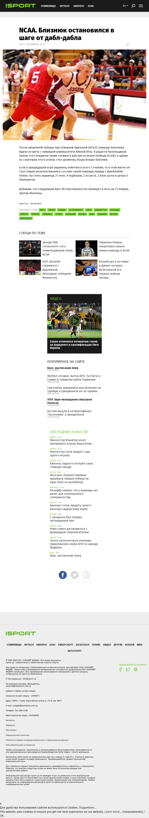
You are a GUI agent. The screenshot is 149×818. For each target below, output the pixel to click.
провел (35, 214)
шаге (88, 209)
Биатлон (78, 6)
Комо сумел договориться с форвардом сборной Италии (69, 530)
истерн (113, 214)
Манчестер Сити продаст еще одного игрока (70, 453)
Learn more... (113, 812)
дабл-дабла (26, 218)
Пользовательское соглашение (20, 744)
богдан (82, 214)
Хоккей (129, 644)
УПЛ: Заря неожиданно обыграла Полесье (69, 401)
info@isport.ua (29, 678)
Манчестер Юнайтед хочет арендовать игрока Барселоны (71, 442)
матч (42, 209)
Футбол (64, 6)
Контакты (10, 720)
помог (58, 214)
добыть (24, 214)
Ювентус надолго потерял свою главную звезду (71, 465)
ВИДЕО (107, 644)
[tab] (63, 575)
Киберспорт (65, 644)
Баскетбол (36, 203)
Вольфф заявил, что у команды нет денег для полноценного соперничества (74, 493)
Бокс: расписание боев (62, 367)
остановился (76, 209)
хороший (70, 214)
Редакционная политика (17, 735)
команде (114, 209)
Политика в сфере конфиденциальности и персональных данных (37, 740)
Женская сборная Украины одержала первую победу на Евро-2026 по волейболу (69, 478)
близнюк (102, 214)
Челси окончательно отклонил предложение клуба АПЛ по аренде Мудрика (74, 544)
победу (62, 209)
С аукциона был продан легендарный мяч (66, 519)
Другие (118, 644)
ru (124, 6)
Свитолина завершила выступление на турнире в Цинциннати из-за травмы (74, 389)
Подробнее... (87, 807)
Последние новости (69, 431)
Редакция (10, 725)
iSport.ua (23, 203)
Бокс (91, 6)
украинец (47, 214)
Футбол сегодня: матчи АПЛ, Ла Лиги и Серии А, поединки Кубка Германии (73, 377)
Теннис (96, 644)
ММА (139, 644)
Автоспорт (74, 651)
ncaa (92, 214)
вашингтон (101, 209)
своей (52, 209)
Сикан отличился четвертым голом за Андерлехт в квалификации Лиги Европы (74, 344)
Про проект (11, 730)
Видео (55, 298)
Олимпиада (48, 6)
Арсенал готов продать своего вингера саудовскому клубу (70, 507)
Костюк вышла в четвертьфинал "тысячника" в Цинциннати (69, 413)
